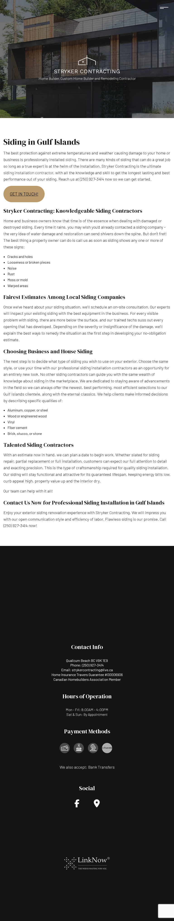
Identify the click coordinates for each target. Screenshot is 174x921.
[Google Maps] (97, 805)
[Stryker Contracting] (87, 59)
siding (70, 159)
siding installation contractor (28, 172)
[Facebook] (77, 805)
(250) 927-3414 (93, 665)
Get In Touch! (24, 194)
